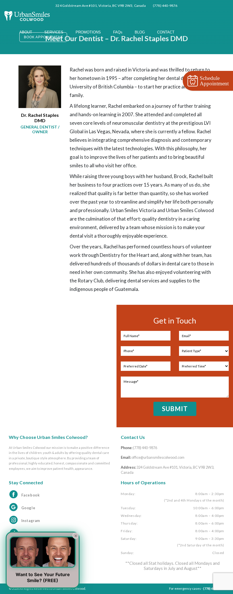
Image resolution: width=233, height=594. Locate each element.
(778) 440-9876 (145, 447)
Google (28, 508)
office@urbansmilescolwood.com (158, 457)
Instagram (30, 520)
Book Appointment (43, 37)
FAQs (117, 32)
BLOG (140, 32)
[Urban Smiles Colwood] (27, 14)
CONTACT (165, 32)
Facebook (30, 495)
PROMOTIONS (88, 32)
